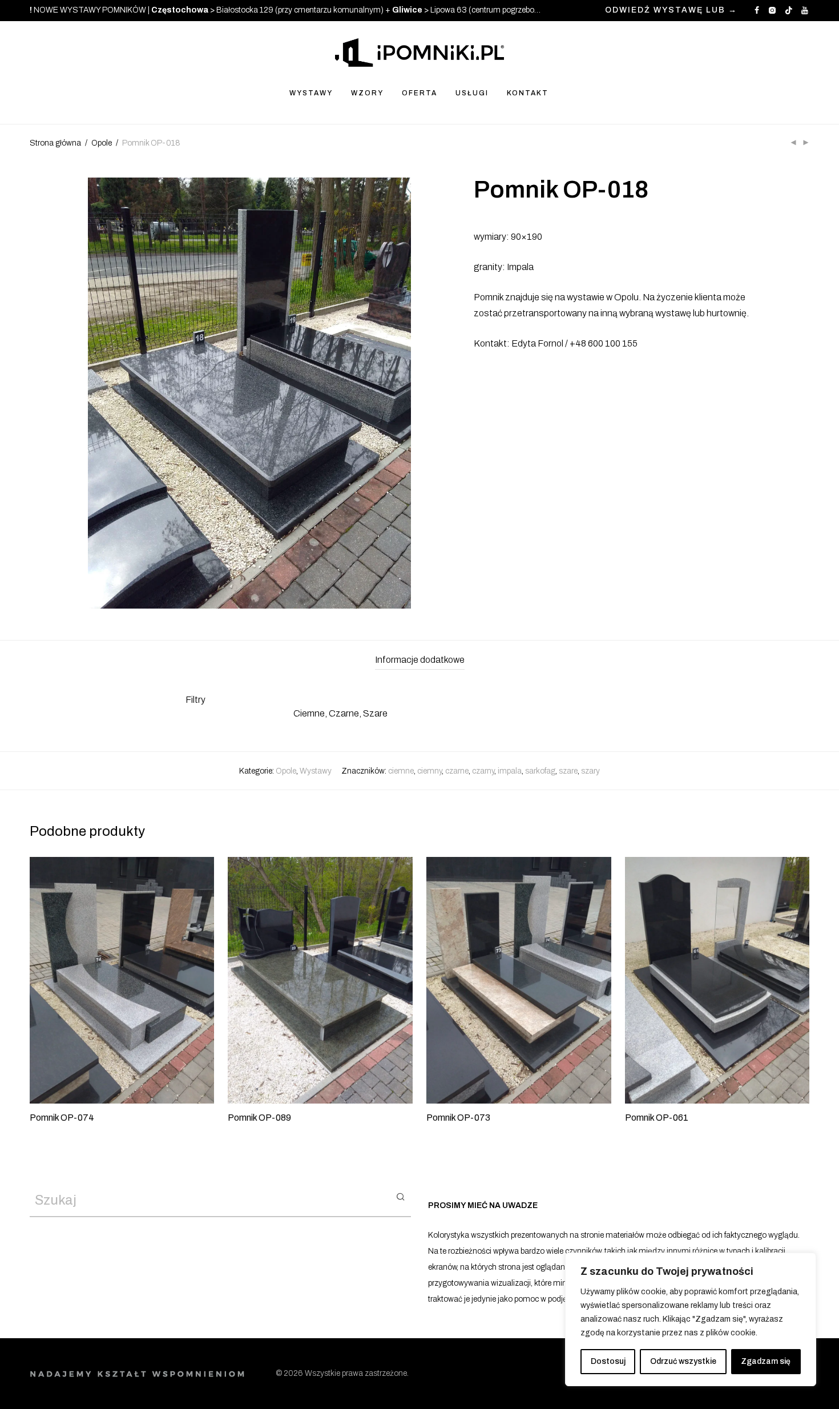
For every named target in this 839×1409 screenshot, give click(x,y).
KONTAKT (527, 93)
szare (568, 771)
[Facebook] (757, 10)
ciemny (429, 771)
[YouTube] (805, 10)
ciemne (401, 771)
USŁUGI (472, 93)
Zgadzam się (765, 1361)
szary (590, 771)
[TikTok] (789, 10)
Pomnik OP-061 (656, 1117)
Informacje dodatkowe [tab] (420, 660)
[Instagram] (772, 10)
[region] (690, 1319)
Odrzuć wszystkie (683, 1361)
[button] (400, 1196)
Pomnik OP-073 (458, 1117)
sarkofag (540, 771)
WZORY (367, 93)
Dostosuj (608, 1361)
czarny (483, 771)
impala (510, 771)
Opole (101, 143)
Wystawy (316, 771)
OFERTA (419, 93)
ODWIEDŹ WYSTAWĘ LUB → (671, 10)
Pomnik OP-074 (62, 1117)
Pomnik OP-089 (259, 1117)
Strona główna (55, 143)
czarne (457, 771)
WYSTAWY (311, 93)
